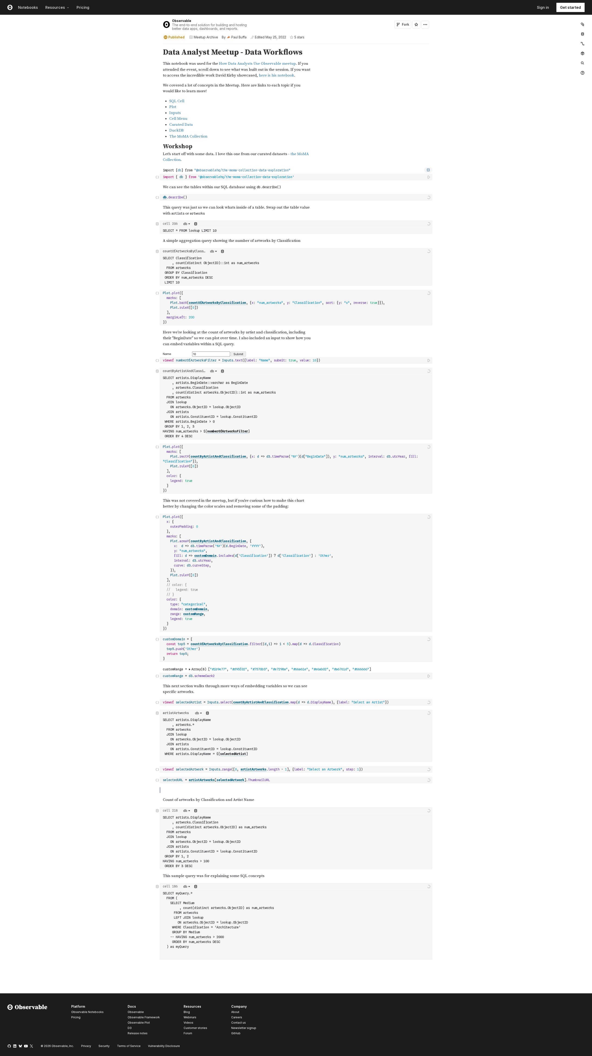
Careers (236, 1017)
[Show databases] (195, 224)
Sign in (543, 7)
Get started (570, 7)
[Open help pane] (582, 73)
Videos (188, 1022)
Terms (129, 1046)
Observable (181, 21)
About (235, 1012)
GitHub (235, 1033)
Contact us (238, 1022)
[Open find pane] (582, 63)
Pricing (83, 7)
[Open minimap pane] (582, 44)
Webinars (190, 1017)
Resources (55, 7)
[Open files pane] (582, 24)
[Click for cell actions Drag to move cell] (157, 197)
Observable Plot (139, 1022)
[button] (157, 46)
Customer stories (195, 1028)
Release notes (138, 1033)
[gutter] (80, 93)
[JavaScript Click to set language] (157, 176)
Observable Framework (144, 1017)
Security (104, 1046)
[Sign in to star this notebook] (416, 24)
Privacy (86, 1046)
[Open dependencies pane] (582, 53)
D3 (130, 1028)
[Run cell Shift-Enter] (429, 177)
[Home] (27, 1020)
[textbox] (296, 177)
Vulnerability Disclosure (164, 1046)
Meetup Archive (206, 37)
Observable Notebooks (87, 1012)
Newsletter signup (243, 1028)
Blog (187, 1012)
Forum (188, 1033)
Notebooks (28, 7)
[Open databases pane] (582, 34)
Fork (405, 24)
